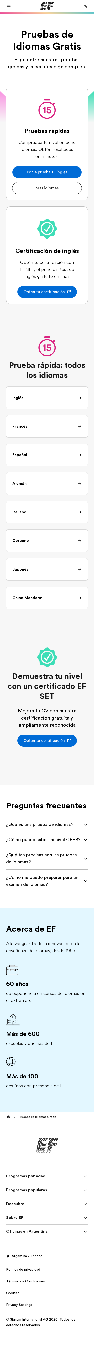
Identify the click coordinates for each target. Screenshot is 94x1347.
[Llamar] (86, 6)
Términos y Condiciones (25, 1281)
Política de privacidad (23, 1269)
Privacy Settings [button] (19, 1305)
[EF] (47, 6)
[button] (8, 6)
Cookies (12, 1293)
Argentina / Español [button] (27, 1256)
